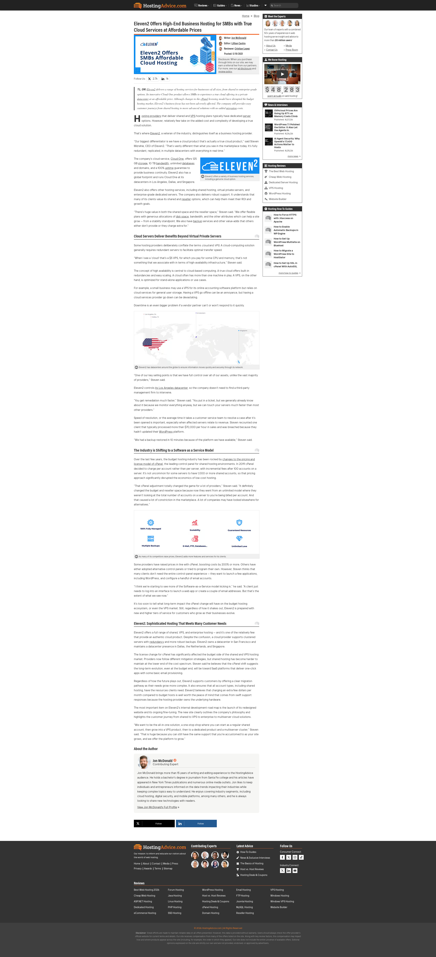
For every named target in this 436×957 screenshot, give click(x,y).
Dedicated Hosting (144, 907)
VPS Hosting (276, 188)
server (247, 116)
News (237, 5)
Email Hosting (243, 889)
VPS (192, 116)
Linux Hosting (175, 901)
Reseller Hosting (245, 913)
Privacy (138, 868)
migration (231, 108)
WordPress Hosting (280, 193)
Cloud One (177, 158)
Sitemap (168, 868)
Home (245, 16)
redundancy (157, 642)
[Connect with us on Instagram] (295, 857)
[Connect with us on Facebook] (282, 857)
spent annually (274, 96)
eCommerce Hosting (145, 913)
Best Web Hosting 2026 (146, 889)
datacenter (143, 99)
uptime (169, 168)
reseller (186, 199)
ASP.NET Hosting (143, 901)
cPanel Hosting (210, 907)
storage (142, 163)
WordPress (166, 431)
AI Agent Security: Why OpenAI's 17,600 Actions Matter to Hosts (287, 143)
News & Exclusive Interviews (255, 857)
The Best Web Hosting (281, 171)
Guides (221, 5)
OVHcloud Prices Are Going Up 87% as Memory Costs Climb (286, 113)
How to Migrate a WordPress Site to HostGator (284, 254)
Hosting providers (151, 116)
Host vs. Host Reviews (252, 869)
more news (293, 156)
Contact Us (271, 49)
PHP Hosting (174, 907)
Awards (148, 868)
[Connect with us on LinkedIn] (288, 870)
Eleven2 (151, 89)
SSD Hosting (174, 913)
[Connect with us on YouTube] (295, 870)
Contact (156, 863)
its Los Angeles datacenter (171, 388)
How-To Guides (248, 852)
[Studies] (265, 5)
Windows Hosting (279, 895)
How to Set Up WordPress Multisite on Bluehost (287, 242)
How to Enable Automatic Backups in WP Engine (286, 230)
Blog (256, 16)
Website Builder (277, 199)
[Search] (272, 5)
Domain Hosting (210, 913)
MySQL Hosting (244, 907)
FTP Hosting (242, 895)
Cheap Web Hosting (280, 176)
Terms (157, 868)
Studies (254, 5)
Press (175, 863)
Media (289, 45)
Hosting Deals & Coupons (253, 875)
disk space (182, 216)
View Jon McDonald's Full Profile (157, 807)
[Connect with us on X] (288, 857)
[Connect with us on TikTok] (301, 857)
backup (197, 221)
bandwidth (162, 163)
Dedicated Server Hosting (283, 182)
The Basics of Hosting (251, 863)
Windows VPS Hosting (282, 901)
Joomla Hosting (244, 901)
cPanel (204, 99)
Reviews (202, 5)
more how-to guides (288, 273)
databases (188, 163)
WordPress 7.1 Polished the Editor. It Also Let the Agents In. (287, 127)
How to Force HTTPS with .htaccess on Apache (285, 218)
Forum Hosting (176, 889)
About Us (271, 45)
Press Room (292, 49)
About (146, 863)
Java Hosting (175, 895)
